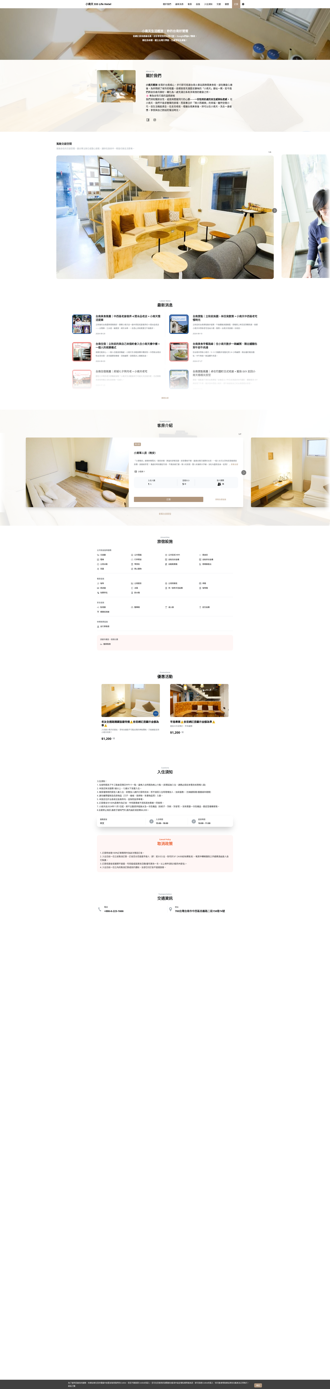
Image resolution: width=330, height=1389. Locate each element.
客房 (190, 4)
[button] (243, 4)
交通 (219, 4)
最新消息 (179, 4)
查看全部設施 (220, 499)
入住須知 (208, 4)
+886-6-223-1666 (113, 911)
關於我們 (167, 4)
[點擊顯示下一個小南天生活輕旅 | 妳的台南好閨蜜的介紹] (274, 210)
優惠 (227, 4)
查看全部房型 (165, 513)
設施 (198, 4)
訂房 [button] (236, 4)
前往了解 (71, 1386)
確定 (258, 1385)
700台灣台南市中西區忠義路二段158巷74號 (200, 911)
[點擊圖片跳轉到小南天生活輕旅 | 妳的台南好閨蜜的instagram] (154, 120)
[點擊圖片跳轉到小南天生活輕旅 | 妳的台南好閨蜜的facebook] (148, 120)
